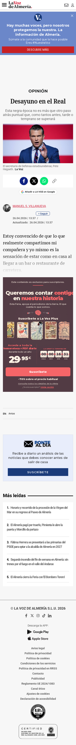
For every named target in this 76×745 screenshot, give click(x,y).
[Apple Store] (38, 638)
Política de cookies (38, 658)
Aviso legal (38, 648)
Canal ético (38, 688)
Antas (12, 413)
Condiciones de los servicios (38, 663)
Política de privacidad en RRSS (38, 668)
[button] (4, 5)
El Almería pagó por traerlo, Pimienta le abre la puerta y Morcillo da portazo (35, 527)
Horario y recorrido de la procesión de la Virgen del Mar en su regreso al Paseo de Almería (37, 510)
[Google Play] (38, 631)
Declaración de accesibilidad (38, 698)
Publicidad (38, 678)
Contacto (38, 673)
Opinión (38, 91)
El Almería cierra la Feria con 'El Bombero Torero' (38, 577)
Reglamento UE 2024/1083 (38, 683)
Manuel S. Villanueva (29, 206)
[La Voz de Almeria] (20, 4)
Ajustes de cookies (38, 693)
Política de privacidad (38, 653)
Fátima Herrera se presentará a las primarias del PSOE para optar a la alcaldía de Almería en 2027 (36, 544)
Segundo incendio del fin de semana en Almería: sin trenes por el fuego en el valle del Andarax (37, 562)
